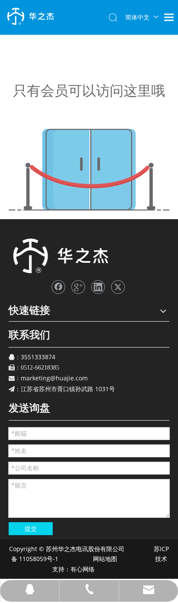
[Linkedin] (98, 287)
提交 (31, 528)
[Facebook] (58, 287)
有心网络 (85, 569)
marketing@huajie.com (54, 378)
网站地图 (104, 559)
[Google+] (78, 287)
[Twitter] (118, 287)
